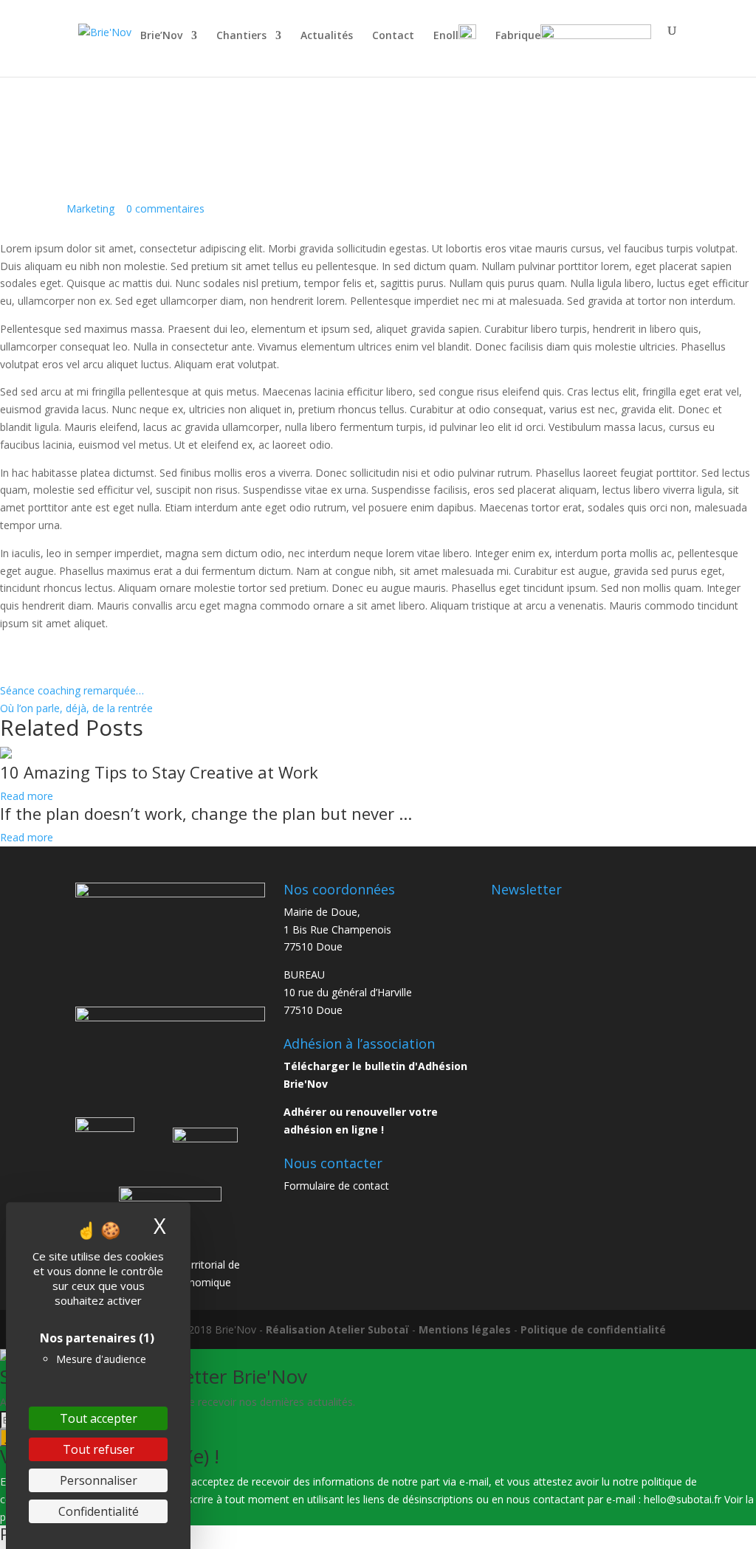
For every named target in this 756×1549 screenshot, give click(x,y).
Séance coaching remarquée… (72, 690)
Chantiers (241, 36)
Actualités (326, 36)
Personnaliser (98, 1480)
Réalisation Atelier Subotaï (337, 1329)
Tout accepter (98, 1418)
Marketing (90, 208)
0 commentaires (165, 208)
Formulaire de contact (336, 1186)
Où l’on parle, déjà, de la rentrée (76, 708)
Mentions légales (465, 1329)
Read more (26, 796)
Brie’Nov (161, 36)
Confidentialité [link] (98, 1511)
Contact (393, 36)
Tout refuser (98, 1449)
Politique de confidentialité (593, 1329)
